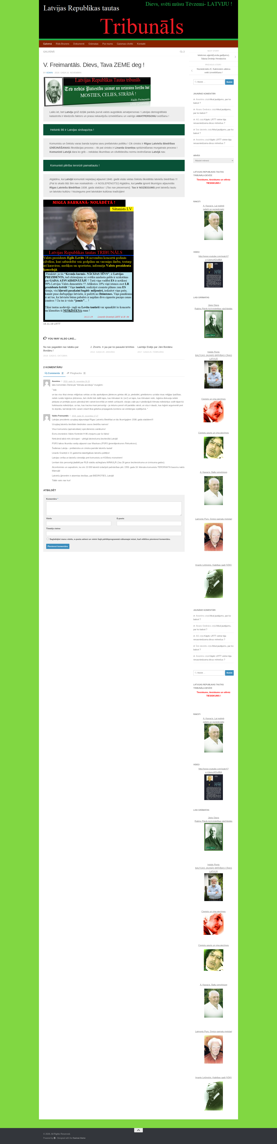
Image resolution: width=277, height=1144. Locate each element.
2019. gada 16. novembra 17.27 (85, 416)
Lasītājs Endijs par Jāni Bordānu (154, 347)
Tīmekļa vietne (53, 528)
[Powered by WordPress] (55, 1138)
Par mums (107, 44)
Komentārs (52, 499)
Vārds (49, 518)
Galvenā (47, 44)
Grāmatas (93, 44)
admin (49, 72)
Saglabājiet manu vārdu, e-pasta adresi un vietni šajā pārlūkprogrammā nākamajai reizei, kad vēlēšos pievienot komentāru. (110, 539)
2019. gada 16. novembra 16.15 (76, 381)
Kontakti (141, 44)
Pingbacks (77, 373)
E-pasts (120, 518)
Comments (55, 373)
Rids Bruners (62, 44)
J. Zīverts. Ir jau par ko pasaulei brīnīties (112, 347)
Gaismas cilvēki (125, 44)
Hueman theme (79, 1138)
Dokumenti (78, 44)
